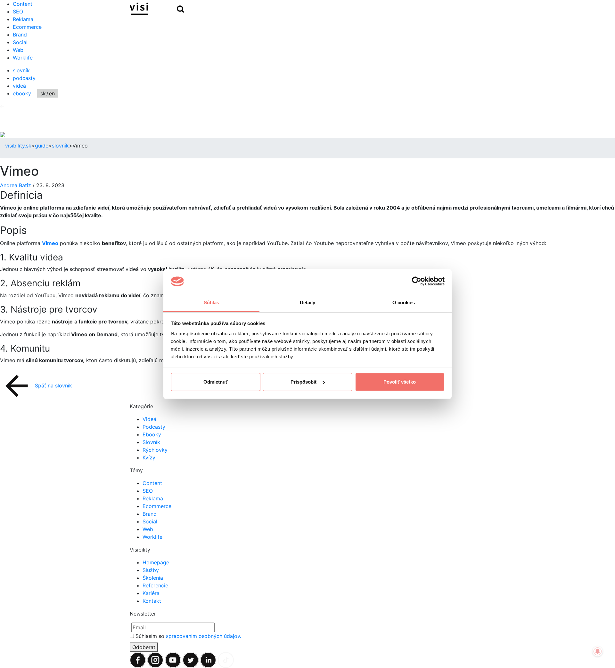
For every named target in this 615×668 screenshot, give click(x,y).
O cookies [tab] (403, 302)
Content (152, 483)
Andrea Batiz (16, 185)
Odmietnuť (215, 382)
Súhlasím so (188, 636)
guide (41, 145)
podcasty (24, 78)
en (52, 93)
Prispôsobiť (304, 382)
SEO (148, 491)
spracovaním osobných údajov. (203, 636)
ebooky (22, 93)
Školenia (153, 578)
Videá (149, 419)
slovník (21, 70)
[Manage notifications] (598, 651)
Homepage (156, 562)
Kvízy (149, 457)
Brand (20, 34)
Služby (151, 570)
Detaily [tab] (308, 302)
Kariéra (151, 593)
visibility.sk (18, 145)
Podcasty (154, 427)
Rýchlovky (155, 450)
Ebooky (152, 434)
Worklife (23, 57)
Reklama (23, 19)
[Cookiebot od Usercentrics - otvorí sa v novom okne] (417, 281)
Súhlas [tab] (211, 302)
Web (18, 50)
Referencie (155, 585)
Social (20, 42)
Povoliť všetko (399, 382)
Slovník (151, 442)
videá (19, 86)
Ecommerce (27, 27)
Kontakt (152, 601)
